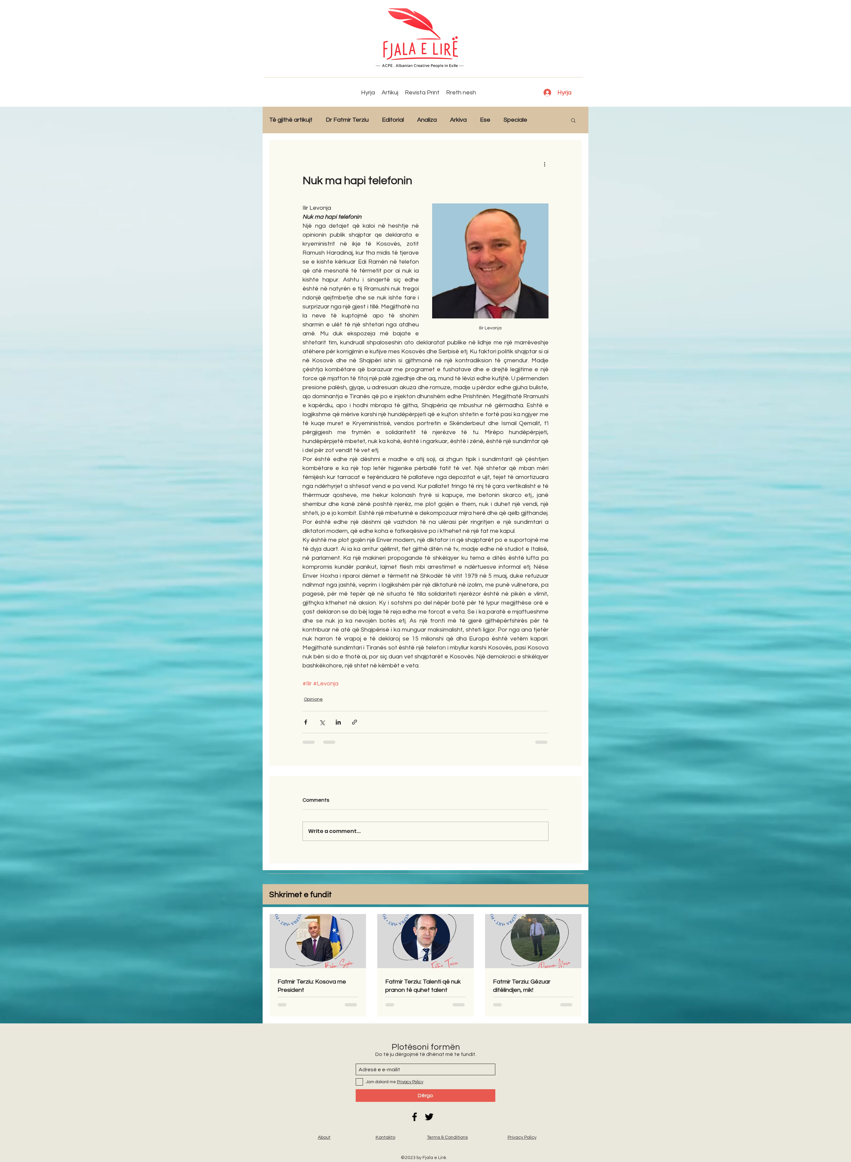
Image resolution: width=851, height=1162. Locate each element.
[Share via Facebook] (306, 722)
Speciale (515, 120)
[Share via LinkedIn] (338, 722)
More (548, 120)
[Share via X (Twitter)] (322, 722)
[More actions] (544, 164)
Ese (485, 120)
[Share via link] (354, 722)
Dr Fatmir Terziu (347, 120)
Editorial (393, 120)
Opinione (313, 699)
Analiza (427, 120)
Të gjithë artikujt (290, 120)
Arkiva (458, 120)
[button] (573, 120)
